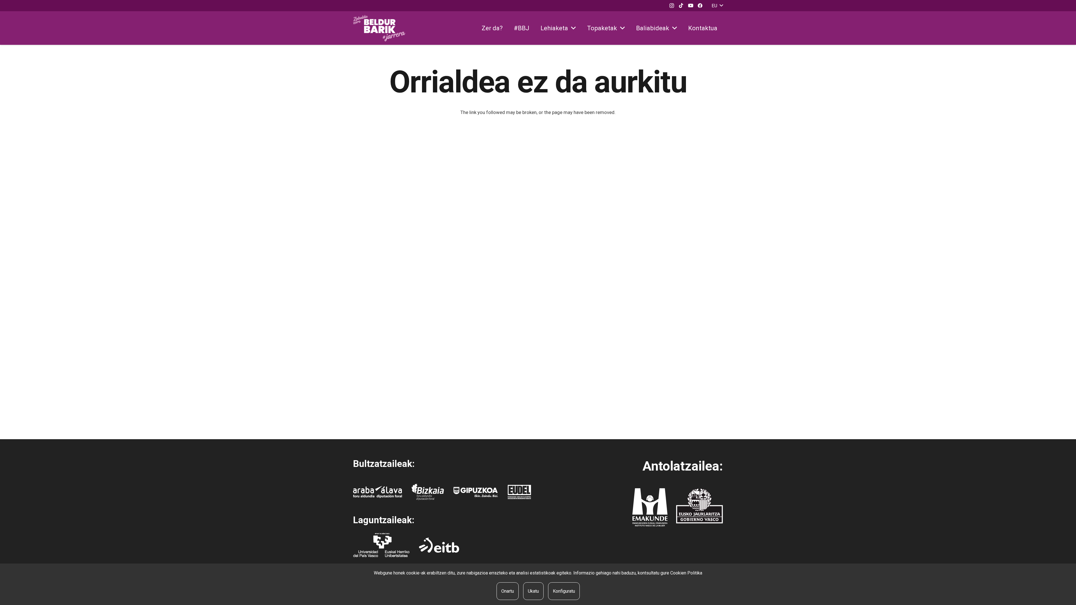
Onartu (507, 591)
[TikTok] (681, 5)
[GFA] (475, 492)
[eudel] (519, 492)
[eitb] (439, 545)
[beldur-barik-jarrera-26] (379, 28)
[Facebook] (700, 5)
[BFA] (428, 492)
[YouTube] (690, 5)
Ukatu (533, 591)
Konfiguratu (564, 591)
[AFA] (377, 492)
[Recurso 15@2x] (699, 505)
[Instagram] (671, 5)
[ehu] (381, 545)
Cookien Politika (686, 573)
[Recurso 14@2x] (649, 507)
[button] (717, 5)
